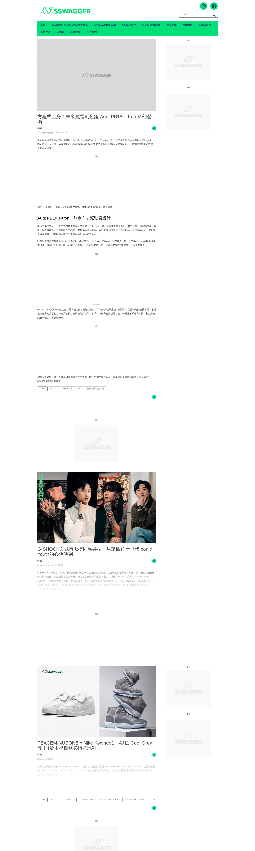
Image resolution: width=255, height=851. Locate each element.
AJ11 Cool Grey (62, 799)
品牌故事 (75, 31)
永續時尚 (188, 24)
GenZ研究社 (129, 24)
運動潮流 (171, 24)
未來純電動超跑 (95, 388)
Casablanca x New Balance (99, 799)
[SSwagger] (82, 10)
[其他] (154, 130)
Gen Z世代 (205, 24)
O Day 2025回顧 (151, 24)
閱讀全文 (97, 600)
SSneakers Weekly (69, 766)
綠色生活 (45, 31)
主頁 (42, 24)
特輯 (39, 128)
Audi (54, 388)
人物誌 (60, 31)
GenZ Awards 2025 (105, 24)
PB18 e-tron (72, 388)
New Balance (134, 799)
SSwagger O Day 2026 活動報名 (70, 24)
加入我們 (92, 31)
